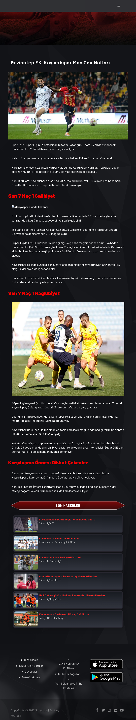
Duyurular (31, 671)
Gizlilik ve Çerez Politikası (69, 666)
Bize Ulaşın (31, 660)
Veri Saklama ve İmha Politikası (68, 686)
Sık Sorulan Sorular (31, 665)
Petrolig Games (31, 677)
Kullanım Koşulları (69, 674)
